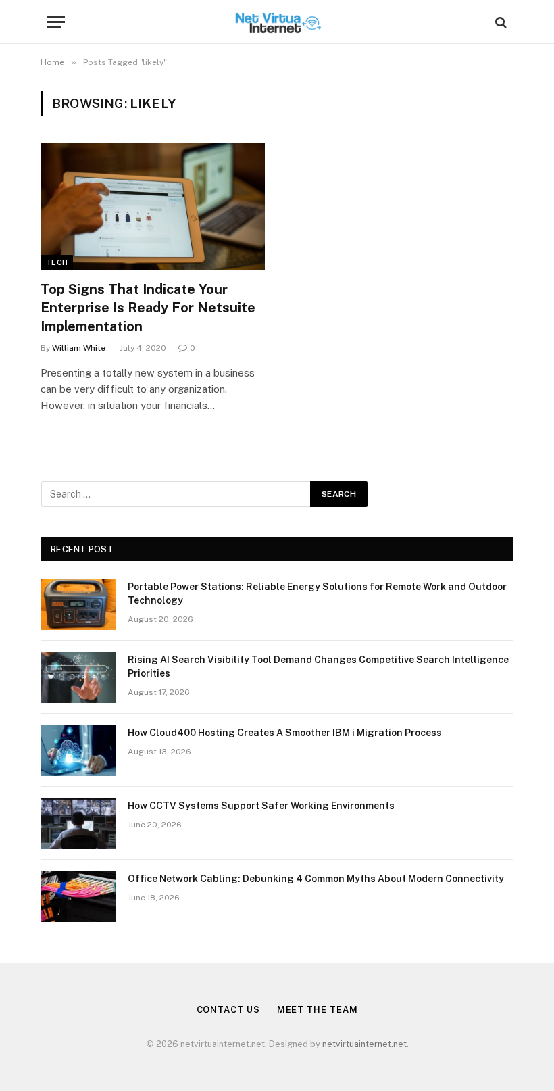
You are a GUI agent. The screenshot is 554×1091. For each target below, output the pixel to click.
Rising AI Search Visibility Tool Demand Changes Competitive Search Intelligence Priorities (318, 666)
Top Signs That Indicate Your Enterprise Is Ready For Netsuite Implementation (148, 307)
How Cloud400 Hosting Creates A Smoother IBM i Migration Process (285, 732)
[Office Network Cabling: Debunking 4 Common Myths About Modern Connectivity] (78, 896)
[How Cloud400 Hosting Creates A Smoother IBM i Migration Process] (78, 750)
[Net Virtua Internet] (277, 22)
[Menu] (56, 22)
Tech (57, 262)
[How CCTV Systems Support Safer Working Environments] (78, 823)
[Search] (500, 22)
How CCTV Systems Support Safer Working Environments (261, 805)
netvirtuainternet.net (364, 1044)
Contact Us (228, 1009)
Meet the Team (317, 1009)
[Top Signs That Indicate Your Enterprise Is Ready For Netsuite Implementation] (153, 206)
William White (78, 348)
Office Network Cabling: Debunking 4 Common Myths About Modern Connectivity (316, 878)
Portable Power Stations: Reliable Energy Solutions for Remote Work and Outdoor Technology (317, 593)
